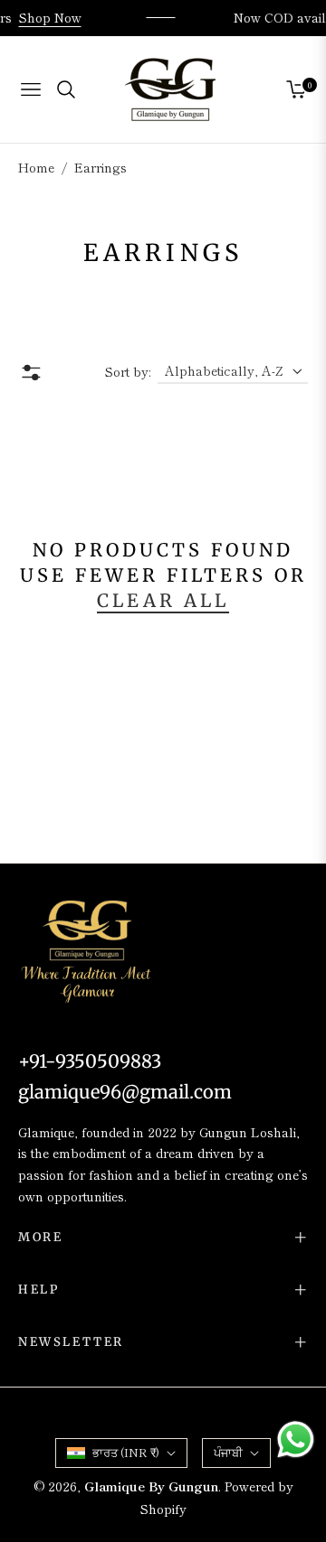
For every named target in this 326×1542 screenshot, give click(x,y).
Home (36, 167)
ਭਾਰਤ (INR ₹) (125, 1452)
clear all (163, 600)
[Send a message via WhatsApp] (295, 1439)
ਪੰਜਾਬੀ (228, 1452)
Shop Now (54, 17)
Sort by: (127, 371)
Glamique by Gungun (151, 1486)
